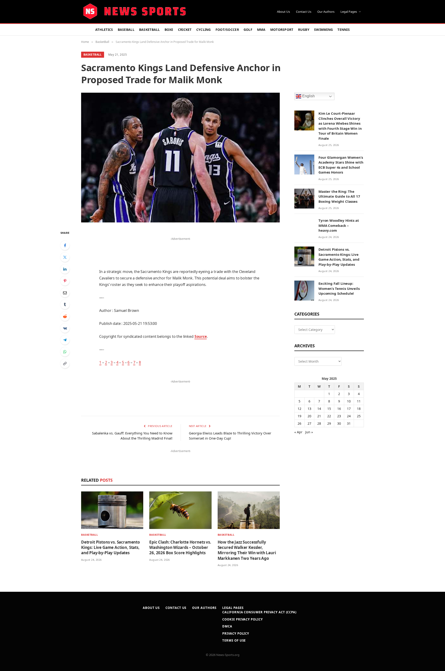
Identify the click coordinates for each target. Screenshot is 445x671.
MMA (261, 29)
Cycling (203, 29)
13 (309, 408)
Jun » (309, 432)
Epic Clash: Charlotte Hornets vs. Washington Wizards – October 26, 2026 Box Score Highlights (180, 547)
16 (339, 408)
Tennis (343, 29)
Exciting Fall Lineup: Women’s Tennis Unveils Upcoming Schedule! (339, 288)
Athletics (104, 29)
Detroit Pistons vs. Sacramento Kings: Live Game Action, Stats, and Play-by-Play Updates (110, 547)
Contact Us (303, 11)
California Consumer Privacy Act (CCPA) (259, 612)
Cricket (185, 29)
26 (299, 423)
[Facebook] (65, 245)
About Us (283, 11)
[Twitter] (65, 257)
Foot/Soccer (227, 29)
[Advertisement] (180, 249)
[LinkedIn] (65, 269)
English (308, 96)
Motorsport (281, 29)
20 (309, 416)
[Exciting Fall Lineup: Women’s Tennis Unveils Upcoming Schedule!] (304, 291)
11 (359, 401)
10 (349, 401)
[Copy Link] (65, 363)
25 (359, 416)
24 (349, 416)
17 (349, 408)
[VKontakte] (65, 328)
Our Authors (325, 11)
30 (339, 423)
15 (329, 408)
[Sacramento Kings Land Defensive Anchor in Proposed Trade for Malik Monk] (180, 157)
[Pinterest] (65, 280)
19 (299, 416)
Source (200, 336)
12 (299, 408)
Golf (248, 29)
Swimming (323, 29)
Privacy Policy (235, 633)
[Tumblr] (65, 304)
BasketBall (149, 29)
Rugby (303, 29)
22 (329, 416)
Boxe (169, 29)
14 (319, 408)
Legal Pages (348, 11)
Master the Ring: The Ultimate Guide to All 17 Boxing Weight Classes (339, 196)
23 (339, 416)
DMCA (227, 626)
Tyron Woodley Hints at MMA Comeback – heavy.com (338, 225)
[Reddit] (65, 316)
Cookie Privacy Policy (242, 619)
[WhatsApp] (65, 351)
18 (359, 408)
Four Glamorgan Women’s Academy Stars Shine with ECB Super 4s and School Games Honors (340, 164)
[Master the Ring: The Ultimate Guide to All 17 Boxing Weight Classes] (304, 199)
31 (349, 423)
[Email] (65, 292)
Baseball (126, 29)
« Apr (298, 432)
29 (329, 423)
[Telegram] (65, 340)
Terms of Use (234, 640)
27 (309, 423)
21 (319, 416)
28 (319, 423)
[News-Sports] (134, 11)
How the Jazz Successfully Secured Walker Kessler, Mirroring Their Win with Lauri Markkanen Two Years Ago (247, 550)
